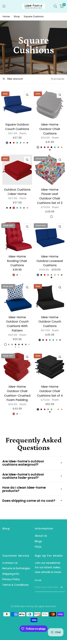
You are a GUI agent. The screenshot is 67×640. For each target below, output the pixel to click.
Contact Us (10, 563)
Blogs (38, 541)
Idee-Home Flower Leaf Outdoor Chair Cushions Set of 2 (50, 196)
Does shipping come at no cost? (28, 500)
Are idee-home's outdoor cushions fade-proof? (23, 476)
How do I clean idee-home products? (24, 489)
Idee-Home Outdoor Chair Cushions (49, 129)
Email (38, 580)
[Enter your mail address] (61, 587)
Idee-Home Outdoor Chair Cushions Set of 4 (50, 391)
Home (6, 16)
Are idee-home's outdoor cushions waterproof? (23, 463)
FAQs (38, 546)
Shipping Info (10, 574)
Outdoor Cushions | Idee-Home (17, 192)
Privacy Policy (11, 579)
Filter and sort (15, 79)
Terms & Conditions (15, 585)
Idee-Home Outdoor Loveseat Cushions (49, 261)
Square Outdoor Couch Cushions (17, 126)
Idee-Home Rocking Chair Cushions (17, 261)
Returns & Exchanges (16, 568)
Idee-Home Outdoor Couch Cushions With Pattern (17, 324)
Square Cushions (34, 16)
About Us (41, 536)
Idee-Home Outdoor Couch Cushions (49, 321)
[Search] (55, 6)
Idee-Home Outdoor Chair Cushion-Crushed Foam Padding (17, 393)
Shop (17, 16)
